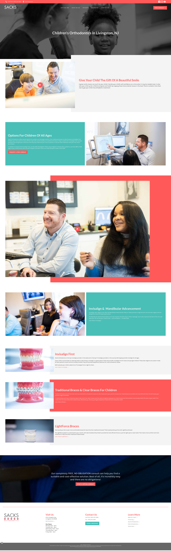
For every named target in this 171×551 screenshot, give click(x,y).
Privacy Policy (77, 547)
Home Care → (131, 526)
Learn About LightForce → (62, 436)
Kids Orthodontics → (133, 524)
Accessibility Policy (84, 547)
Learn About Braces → (61, 402)
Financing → (131, 519)
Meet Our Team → (133, 517)
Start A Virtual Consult (85, 484)
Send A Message (92, 523)
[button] (64, 8)
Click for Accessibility (92, 547)
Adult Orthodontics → (134, 522)
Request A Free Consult (17, 152)
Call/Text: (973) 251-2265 (91, 517)
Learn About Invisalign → (95, 320)
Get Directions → (50, 521)
